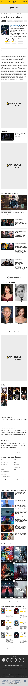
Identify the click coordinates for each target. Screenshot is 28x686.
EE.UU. (15, 459)
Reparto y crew (14, 331)
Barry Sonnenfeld (19, 28)
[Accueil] (12, 2)
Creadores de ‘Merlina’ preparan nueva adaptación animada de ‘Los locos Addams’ (21, 222)
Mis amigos (20, 38)
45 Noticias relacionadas (14, 277)
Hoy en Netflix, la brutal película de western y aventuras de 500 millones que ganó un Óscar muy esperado (21, 511)
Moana (21, 620)
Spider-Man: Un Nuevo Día (23, 609)
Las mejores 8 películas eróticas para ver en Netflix (21, 534)
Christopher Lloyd (14, 34)
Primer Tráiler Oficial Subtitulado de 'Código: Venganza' (21, 561)
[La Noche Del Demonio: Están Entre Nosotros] (16, 635)
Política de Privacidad (13, 676)
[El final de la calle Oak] (3, 635)
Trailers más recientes (14, 601)
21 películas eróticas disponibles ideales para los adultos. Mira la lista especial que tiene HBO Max (20, 527)
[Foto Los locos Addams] (4, 390)
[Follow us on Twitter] (12, 660)
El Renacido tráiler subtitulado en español (21, 579)
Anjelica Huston (18, 33)
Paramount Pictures (18, 460)
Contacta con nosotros (20, 674)
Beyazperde (21, 668)
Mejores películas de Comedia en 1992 (15, 480)
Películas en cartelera (8, 13)
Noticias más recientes (9, 193)
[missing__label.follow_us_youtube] (4, 660)
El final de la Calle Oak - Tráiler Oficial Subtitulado (21, 597)
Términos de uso (4, 676)
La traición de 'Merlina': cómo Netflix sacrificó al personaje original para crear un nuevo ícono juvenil (13, 213)
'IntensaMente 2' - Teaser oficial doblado (7, 561)
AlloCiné (3, 668)
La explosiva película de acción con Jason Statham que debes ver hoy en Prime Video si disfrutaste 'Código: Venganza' (21, 519)
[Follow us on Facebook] (8, 660)
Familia (20, 26)
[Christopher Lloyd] (7, 314)
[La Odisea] (3, 623)
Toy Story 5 (8, 608)
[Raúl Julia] (21, 292)
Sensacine (19, 670)
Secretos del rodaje (14, 452)
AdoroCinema (6, 670)
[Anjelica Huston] (7, 292)
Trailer (7, 619)
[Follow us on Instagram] (16, 660)
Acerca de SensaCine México (8, 674)
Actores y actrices (8, 282)
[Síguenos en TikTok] (20, 660)
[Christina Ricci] (21, 314)
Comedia (15, 26)
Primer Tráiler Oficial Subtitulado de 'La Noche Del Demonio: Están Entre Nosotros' (7, 597)
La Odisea (8, 620)
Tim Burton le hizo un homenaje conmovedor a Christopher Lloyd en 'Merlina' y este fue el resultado (21, 235)
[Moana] (16, 623)
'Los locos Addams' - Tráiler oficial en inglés (20, 134)
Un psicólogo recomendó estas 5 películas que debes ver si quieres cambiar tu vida (20, 494)
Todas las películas (16, 13)
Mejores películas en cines (14, 647)
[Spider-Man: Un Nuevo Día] (16, 611)
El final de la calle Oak (9, 633)
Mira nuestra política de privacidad (12, 683)
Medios (7, 38)
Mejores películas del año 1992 (14, 479)
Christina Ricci (21, 323)
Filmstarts (11, 668)
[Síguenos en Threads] (24, 660)
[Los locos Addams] (5, 30)
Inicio (2, 13)
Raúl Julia (24, 33)
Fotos (3, 385)
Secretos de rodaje (8, 415)
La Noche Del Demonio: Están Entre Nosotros (23, 633)
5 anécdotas (16, 466)
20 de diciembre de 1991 (15, 25)
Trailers (4, 131)
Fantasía (24, 26)
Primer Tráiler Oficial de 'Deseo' (7, 579)
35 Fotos (14, 409)
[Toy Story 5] (3, 611)
